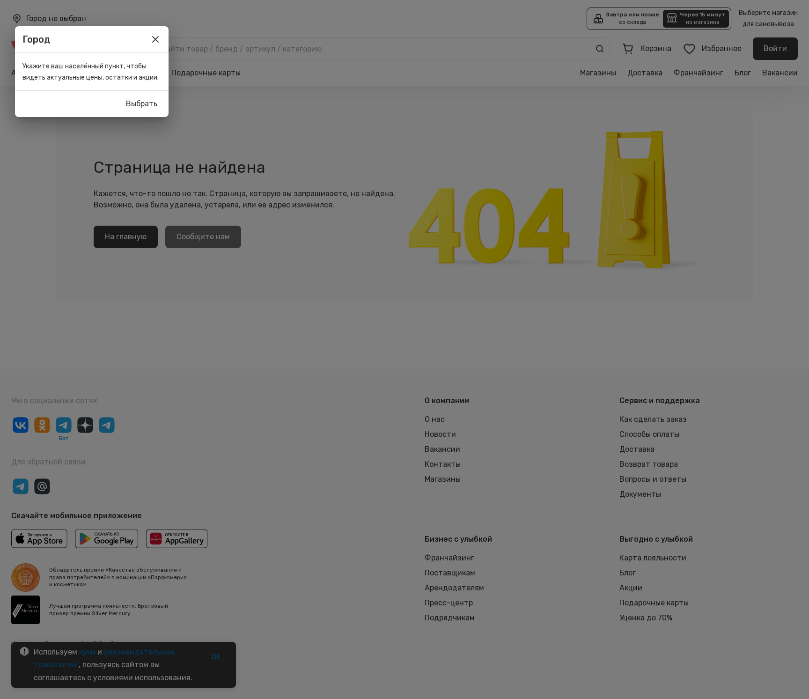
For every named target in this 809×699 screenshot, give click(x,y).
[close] (155, 39)
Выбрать (141, 103)
